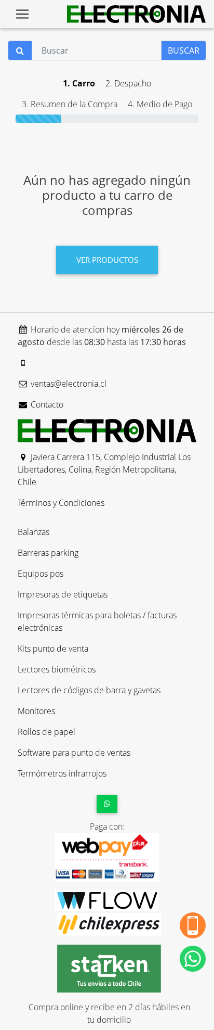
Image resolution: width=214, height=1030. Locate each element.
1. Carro (79, 83)
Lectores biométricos (57, 669)
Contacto (46, 404)
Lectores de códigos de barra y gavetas (89, 690)
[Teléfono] (23, 362)
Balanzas (33, 532)
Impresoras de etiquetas (63, 594)
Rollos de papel (46, 731)
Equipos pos (40, 573)
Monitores (36, 711)
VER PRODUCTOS (107, 260)
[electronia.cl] (136, 14)
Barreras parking (48, 552)
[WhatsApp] (107, 804)
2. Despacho (128, 83)
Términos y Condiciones (61, 502)
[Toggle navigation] (22, 14)
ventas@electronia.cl (67, 383)
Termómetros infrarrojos (62, 773)
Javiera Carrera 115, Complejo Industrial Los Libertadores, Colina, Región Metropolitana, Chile (104, 469)
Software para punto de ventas (74, 752)
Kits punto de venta (53, 648)
